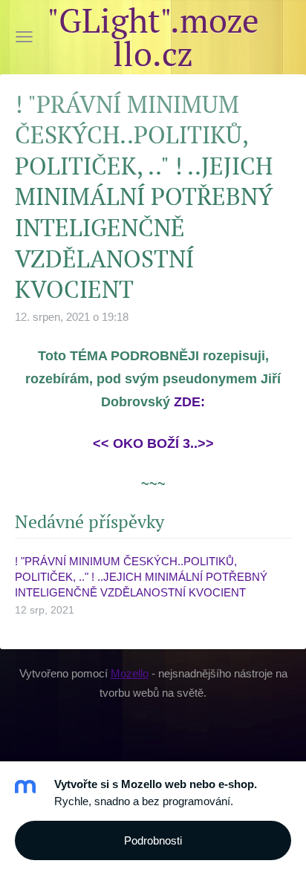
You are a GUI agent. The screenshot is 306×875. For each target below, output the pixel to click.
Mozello (130, 673)
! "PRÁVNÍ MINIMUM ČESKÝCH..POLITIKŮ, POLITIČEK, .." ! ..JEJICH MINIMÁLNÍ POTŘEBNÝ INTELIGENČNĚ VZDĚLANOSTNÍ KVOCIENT (141, 577)
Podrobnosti (153, 840)
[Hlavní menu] (24, 36)
